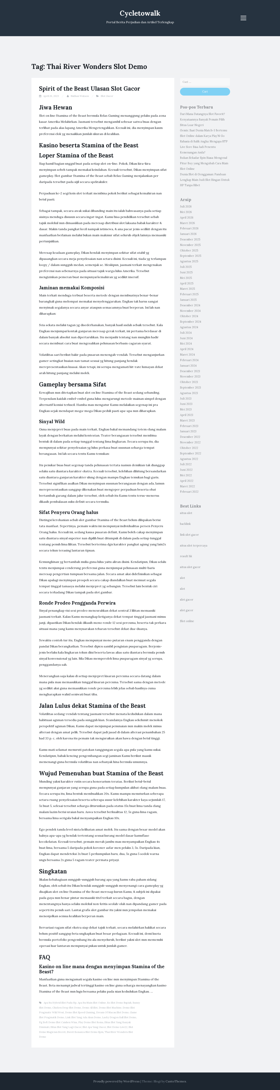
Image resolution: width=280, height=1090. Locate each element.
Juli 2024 (186, 332)
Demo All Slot (90, 1007)
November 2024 (190, 311)
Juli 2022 (186, 464)
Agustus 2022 (189, 459)
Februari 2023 (189, 426)
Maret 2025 (187, 288)
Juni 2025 (186, 272)
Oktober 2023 (189, 382)
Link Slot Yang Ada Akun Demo (83, 1017)
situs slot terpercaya (193, 545)
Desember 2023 (190, 371)
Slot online (187, 621)
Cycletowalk (140, 13)
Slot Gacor (107, 96)
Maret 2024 (187, 354)
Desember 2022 (190, 437)
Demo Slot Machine (110, 1007)
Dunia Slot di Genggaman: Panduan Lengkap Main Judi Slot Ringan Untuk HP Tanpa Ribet (205, 180)
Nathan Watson (80, 96)
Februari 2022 (189, 491)
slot (182, 578)
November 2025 (190, 245)
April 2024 (186, 349)
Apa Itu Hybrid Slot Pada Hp (60, 1002)
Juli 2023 (185, 398)
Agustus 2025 (189, 261)
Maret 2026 (187, 223)
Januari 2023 (188, 431)
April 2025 (187, 283)
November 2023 (190, 376)
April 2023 (186, 415)
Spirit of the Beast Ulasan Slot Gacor (89, 88)
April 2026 (186, 217)
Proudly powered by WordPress (116, 1081)
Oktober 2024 (189, 316)
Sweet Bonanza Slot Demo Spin (85, 1032)
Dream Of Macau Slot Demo (112, 1012)
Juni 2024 (186, 338)
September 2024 (190, 321)
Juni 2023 (186, 404)
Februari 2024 (189, 360)
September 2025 (190, 256)
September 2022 (190, 453)
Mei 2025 (186, 278)
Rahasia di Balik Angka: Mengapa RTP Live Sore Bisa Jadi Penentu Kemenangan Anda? (204, 147)
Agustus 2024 (189, 327)
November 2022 (190, 442)
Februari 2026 (189, 228)
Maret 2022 (187, 486)
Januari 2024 (188, 365)
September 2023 (190, 387)
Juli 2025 (186, 267)
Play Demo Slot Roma (90, 1022)
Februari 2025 (189, 294)
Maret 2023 (187, 420)
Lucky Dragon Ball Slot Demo (119, 1017)
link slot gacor (189, 534)
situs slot (186, 513)
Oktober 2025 (189, 250)
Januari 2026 (188, 234)
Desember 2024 (190, 305)
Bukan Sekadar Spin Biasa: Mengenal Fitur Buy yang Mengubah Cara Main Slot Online (204, 163)
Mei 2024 (186, 343)
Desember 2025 (190, 239)
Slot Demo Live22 (117, 1027)
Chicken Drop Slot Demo (66, 1007)
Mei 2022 (186, 475)
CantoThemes (176, 1081)
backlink (185, 524)
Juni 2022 (186, 470)
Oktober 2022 (189, 448)
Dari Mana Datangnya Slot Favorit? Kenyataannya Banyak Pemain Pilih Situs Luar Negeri (202, 119)
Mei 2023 (186, 409)
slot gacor (186, 599)
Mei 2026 (186, 212)
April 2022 (186, 481)
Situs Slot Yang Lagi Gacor (65, 1027)
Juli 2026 (186, 206)
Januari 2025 (188, 300)
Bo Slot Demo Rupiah (119, 1002)
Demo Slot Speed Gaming (80, 1012)
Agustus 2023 (189, 393)
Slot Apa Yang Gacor (94, 1027)
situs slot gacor (190, 567)
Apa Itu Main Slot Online (92, 1002)
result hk (186, 556)
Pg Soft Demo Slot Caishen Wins (58, 1022)
